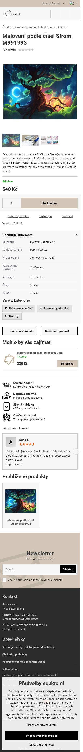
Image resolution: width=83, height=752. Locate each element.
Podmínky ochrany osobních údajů (23, 661)
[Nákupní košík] (65, 14)
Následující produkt (57, 331)
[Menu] (75, 14)
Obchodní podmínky (14, 654)
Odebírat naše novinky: (40, 559)
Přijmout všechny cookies (41, 735)
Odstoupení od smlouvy (39, 647)
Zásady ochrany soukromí (41, 725)
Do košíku (49, 203)
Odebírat (68, 569)
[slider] (26, 50)
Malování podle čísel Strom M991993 (21, 522)
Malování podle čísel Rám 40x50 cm (40, 352)
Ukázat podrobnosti (41, 744)
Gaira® (18, 223)
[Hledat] (55, 14)
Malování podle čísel (43, 242)
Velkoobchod (10, 669)
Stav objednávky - (13, 647)
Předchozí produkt (22, 331)
